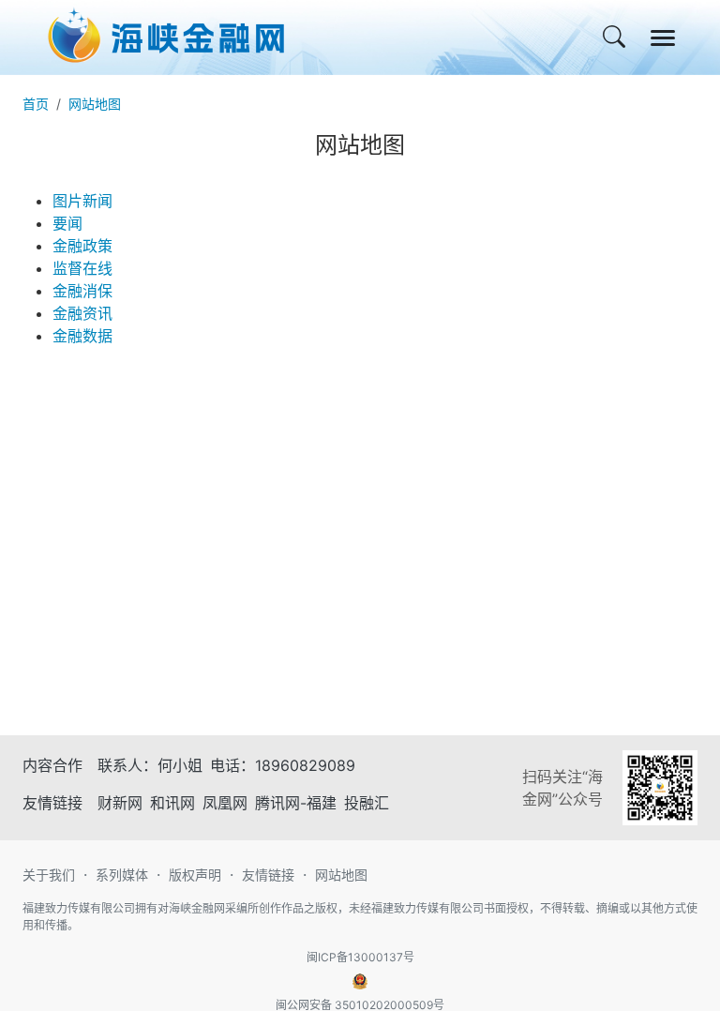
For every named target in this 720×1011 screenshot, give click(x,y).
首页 (35, 104)
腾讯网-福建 (296, 802)
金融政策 (82, 245)
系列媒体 (122, 875)
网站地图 (94, 104)
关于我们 (48, 875)
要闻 (67, 223)
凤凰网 (225, 802)
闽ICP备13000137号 (360, 957)
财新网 (120, 802)
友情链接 (268, 875)
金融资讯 (82, 313)
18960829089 (305, 765)
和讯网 (172, 802)
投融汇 (366, 802)
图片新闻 (82, 200)
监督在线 (82, 268)
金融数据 (82, 335)
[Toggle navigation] (662, 38)
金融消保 (82, 290)
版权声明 (195, 875)
